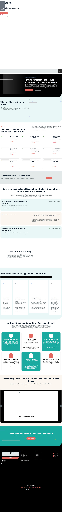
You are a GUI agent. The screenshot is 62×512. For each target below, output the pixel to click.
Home (26, 77)
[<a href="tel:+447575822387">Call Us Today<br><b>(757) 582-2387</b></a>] (2, 3)
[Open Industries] (10, 67)
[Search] (60, 71)
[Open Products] (4, 67)
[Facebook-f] (3, 461)
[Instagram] (5, 461)
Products (29, 77)
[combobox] (29, 71)
